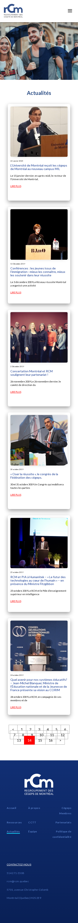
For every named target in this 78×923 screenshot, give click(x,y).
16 (51, 740)
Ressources (14, 822)
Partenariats (63, 822)
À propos (34, 808)
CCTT (32, 822)
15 (40, 740)
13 (19, 740)
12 (63, 735)
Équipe (32, 831)
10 (41, 735)
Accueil (11, 808)
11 (52, 735)
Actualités (13, 831)
